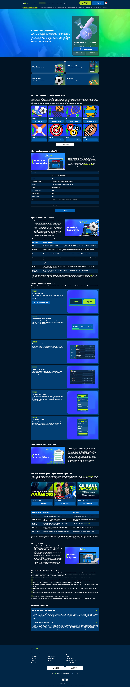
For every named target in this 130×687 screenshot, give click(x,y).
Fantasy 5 (33, 662)
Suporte (67, 656)
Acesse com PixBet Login (41, 302)
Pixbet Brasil (33, 12)
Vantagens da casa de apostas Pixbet (94, 7)
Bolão (32, 660)
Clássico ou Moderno (53, 662)
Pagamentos (51, 658)
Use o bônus (43, 503)
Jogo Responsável (70, 658)
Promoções (55, 3)
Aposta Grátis (34, 658)
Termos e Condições (70, 662)
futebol (91, 275)
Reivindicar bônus (87, 49)
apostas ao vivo (87, 523)
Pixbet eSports (81, 7)
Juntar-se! (65, 210)
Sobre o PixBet (51, 656)
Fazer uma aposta (39, 121)
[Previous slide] (59, 507)
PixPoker (50, 660)
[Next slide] (70, 507)
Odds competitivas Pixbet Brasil (45, 7)
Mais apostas (65, 144)
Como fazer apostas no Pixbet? (30, 7)
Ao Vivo (48, 3)
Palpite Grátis (34, 656)
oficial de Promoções (87, 476)
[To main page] (25, 3)
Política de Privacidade (71, 660)
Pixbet (33, 572)
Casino (35, 3)
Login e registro (63, 3)
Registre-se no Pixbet (88, 164)
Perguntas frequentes (108, 7)
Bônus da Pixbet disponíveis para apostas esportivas (65, 7)
